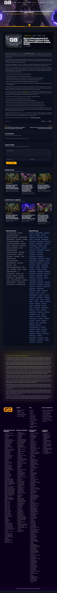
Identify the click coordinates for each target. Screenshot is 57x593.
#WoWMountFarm (32, 333)
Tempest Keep (33, 557)
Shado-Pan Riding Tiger (22, 517)
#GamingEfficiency (33, 273)
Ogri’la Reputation (34, 510)
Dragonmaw (33, 458)
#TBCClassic (38, 316)
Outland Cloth (33, 512)
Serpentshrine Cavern (34, 531)
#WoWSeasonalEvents (33, 337)
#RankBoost (31, 303)
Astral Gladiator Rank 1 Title (10, 440)
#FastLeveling (38, 267)
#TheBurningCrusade (33, 318)
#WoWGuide (32, 331)
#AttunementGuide (40, 237)
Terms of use (32, 415)
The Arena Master (21, 526)
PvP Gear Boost (33, 525)
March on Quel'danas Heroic (10, 482)
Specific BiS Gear (33, 544)
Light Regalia (20, 496)
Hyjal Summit (33, 484)
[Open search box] (47, 2)
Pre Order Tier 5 (33, 515)
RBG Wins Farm (20, 510)
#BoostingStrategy (33, 241)
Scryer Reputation (34, 530)
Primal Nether (33, 518)
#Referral (31, 307)
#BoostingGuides (37, 239)
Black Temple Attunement (35, 448)
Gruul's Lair (32, 475)
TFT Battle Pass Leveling (47, 449)
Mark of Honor (33, 500)
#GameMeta (39, 269)
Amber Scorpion (21, 433)
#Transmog (38, 320)
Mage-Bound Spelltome (9, 481)
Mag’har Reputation (34, 498)
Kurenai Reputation (34, 490)
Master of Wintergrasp (9, 499)
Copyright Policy (33, 423)
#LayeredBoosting (40, 284)
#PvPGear (31, 301)
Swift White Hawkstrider (35, 551)
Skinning (6, 517)
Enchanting (7, 458)
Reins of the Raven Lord (35, 527)
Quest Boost (18, 273)
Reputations (15, 275)
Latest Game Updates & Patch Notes (12, 260)
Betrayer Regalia (21, 443)
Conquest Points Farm (9, 447)
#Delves (45, 245)
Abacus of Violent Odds (35, 433)
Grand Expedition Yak (21, 474)
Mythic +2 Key (7, 502)
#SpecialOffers (46, 312)
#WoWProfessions (46, 333)
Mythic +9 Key (7, 510)
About (19, 2)
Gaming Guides (20, 254)
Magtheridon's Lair (34, 497)
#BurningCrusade (40, 241)
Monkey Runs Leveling (21, 500)
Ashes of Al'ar (33, 442)
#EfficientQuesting (41, 258)
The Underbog (33, 570)
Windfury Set (20, 531)
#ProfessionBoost (47, 297)
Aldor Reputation (34, 435)
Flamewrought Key (34, 472)
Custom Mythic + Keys (9, 450)
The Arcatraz (33, 559)
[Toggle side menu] (52, 2)
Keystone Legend (8, 474)
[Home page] (8, 2)
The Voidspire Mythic (8, 534)
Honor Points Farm (46, 418)
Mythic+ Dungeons (13, 269)
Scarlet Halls (20, 513)
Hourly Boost (33, 483)
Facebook (43, 121)
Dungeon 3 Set (33, 462)
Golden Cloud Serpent (22, 472)
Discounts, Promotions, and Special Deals (13, 243)
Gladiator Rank (20, 471)
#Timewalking (40, 318)
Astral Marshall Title (8, 441)
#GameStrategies (32, 271)
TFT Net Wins (45, 451)
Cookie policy (32, 418)
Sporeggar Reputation (34, 545)
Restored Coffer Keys (9, 516)
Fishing (6, 461)
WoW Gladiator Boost (9, 540)
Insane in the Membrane (9, 469)
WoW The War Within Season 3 (11, 282)
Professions (24, 269)
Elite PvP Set (20, 464)
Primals (32, 519)
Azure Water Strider (21, 442)
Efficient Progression (14, 245)
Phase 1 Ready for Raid (34, 513)
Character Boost (18, 239)
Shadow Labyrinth (34, 539)
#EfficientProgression (33, 258)
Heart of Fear (20, 475)
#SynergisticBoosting (33, 314)
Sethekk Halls (33, 534)
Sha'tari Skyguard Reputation (34, 537)
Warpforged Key (33, 578)
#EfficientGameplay (33, 256)
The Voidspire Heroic (8, 533)
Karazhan (32, 486)
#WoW (37, 322)
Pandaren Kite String (21, 501)
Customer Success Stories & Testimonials (13, 241)
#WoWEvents (38, 329)
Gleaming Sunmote (8, 462)
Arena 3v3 (7, 438)
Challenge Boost (46, 436)
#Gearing (45, 275)
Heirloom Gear (20, 479)
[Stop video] (29, 25)
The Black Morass (34, 560)
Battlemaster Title (8, 443)
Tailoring (6, 521)
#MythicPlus (43, 292)
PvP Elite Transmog (46, 411)
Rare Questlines (9, 275)
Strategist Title (7, 520)
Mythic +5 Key (7, 505)
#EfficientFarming (40, 254)
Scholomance (20, 515)
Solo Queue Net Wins (47, 444)
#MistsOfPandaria (32, 290)
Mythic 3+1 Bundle (8, 511)
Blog (24, 2)
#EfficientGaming (40, 256)
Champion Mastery (46, 437)
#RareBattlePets (37, 303)
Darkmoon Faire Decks (22, 458)
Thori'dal (32, 572)
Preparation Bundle (21, 503)
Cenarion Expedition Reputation (34, 451)
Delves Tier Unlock (8, 456)
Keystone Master (8, 475)
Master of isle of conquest (9, 492)
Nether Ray (33, 507)
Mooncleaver (33, 502)
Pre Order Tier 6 (33, 516)
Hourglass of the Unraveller (35, 482)
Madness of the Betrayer (35, 496)
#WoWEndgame (32, 329)
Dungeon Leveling (21, 460)
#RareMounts (44, 303)
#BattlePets (46, 237)
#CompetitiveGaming (39, 243)
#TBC (39, 314)
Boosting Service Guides (10, 239)
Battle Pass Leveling (46, 435)
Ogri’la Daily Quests (34, 509)
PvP (18, 271)
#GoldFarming (45, 277)
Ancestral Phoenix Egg (22, 434)
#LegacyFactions (32, 286)
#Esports (47, 260)
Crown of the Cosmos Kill (9, 449)
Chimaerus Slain (8, 446)
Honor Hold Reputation (35, 479)
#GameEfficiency (32, 269)
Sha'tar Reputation (34, 535)
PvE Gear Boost (33, 523)
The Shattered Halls (34, 565)
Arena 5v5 (19, 438)
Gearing (22, 256)
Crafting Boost (24, 239)
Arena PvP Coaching (8, 439)
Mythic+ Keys (7, 512)
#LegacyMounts (39, 286)
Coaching (45, 439)
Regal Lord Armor (21, 512)
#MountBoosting (44, 290)
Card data (32, 424)
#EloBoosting (48, 258)
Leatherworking (8, 478)
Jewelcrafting (7, 471)
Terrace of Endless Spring (22, 525)
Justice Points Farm (21, 489)
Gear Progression (17, 256)
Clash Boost (45, 438)
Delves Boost (7, 453)
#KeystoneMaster (47, 282)
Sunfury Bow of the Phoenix (35, 546)
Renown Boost (7, 515)
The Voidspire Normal (9, 535)
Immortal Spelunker (8, 468)
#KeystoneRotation (33, 284)
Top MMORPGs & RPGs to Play (19, 277)
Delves (22, 241)
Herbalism (7, 464)
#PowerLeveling (39, 297)
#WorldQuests (32, 322)
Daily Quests (20, 457)
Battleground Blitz (8, 442)
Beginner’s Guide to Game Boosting (12, 237)
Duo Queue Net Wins (47, 415)
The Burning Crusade (27, 35)
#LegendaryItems (32, 288)
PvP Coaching (20, 506)
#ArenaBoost (43, 235)
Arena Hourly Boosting (22, 439)
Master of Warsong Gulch (9, 498)
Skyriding (6, 518)
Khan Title (7, 477)
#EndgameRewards (41, 260)
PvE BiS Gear (20, 505)
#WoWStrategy (40, 337)
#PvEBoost (37, 299)
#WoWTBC (46, 337)
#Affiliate (31, 235)
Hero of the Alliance (8, 465)
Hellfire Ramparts (34, 477)
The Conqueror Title (8, 524)
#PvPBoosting (47, 299)
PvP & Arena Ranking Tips (11, 273)
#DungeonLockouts (33, 250)
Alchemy (6, 434)
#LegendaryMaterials (40, 288)
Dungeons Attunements (35, 464)
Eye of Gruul (33, 468)
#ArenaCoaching (32, 237)
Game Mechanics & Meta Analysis (12, 250)
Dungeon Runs (23, 243)
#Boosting (31, 239)
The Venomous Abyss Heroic (10, 528)
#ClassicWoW (32, 243)
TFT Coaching (45, 450)
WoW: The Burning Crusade (11, 284)
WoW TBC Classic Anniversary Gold (34, 580)
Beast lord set (33, 447)
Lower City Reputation (34, 495)
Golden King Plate (21, 473)
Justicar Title (7, 472)
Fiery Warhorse (33, 469)
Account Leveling (46, 433)
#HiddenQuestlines (33, 282)
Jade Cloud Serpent (21, 487)
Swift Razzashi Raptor (34, 550)
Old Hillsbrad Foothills (34, 511)
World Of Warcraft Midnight (26, 213)
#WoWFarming (44, 329)
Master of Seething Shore (9, 493)
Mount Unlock (33, 504)
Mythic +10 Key (7, 501)
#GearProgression (32, 277)
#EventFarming (32, 262)
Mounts (8, 269)
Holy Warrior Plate (21, 483)
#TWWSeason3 (44, 320)
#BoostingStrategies (45, 239)
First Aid (25, 91)
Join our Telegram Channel (33, 427)
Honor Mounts (33, 480)
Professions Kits (20, 504)
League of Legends (21, 416)
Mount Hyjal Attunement (47, 419)
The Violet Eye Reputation (35, 571)
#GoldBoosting (39, 277)
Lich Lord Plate (20, 495)
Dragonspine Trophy (34, 459)
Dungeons (8, 245)
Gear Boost (20, 470)
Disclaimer (32, 421)
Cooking (6, 448)
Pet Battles (19, 269)
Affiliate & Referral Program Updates (12, 235)
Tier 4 (32, 574)
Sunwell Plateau (33, 547)
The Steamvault (33, 569)
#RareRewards (43, 305)
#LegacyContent (47, 284)
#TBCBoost (43, 314)
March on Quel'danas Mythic (10, 483)
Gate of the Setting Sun (22, 469)
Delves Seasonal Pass (9, 455)
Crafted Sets (33, 455)
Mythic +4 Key (7, 504)
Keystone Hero (7, 473)
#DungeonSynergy (40, 252)
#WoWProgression (32, 335)
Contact (29, 2)
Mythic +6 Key (7, 507)
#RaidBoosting (48, 301)
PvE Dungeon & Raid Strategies (11, 271)
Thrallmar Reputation (47, 413)
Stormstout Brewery (21, 521)
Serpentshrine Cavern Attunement (34, 533)
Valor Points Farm (21, 530)
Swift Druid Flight (33, 548)
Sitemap (31, 411)
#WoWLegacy (37, 331)
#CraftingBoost (46, 243)
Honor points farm (8, 467)
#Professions (32, 299)
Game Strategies (21, 252)
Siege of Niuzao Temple (22, 518)
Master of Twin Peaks (9, 497)
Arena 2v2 (7, 437)
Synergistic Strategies (10, 277)
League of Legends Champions (11, 262)
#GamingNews (32, 275)
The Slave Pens (33, 567)
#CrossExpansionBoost (33, 245)
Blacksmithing (7, 444)
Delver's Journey (8, 452)
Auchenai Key (33, 444)
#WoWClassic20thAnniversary (34, 327)
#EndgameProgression (33, 260)
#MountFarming (32, 292)
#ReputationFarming (45, 307)
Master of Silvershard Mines (10, 494)
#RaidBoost (42, 301)
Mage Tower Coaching (9, 480)
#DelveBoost (40, 245)
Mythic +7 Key (7, 508)
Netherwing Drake (34, 508)
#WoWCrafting (43, 327)
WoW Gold (7, 541)
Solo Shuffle (7, 519)
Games (14, 2)
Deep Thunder (33, 456)
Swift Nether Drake (34, 549)
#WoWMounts (39, 333)
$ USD (35, 2)
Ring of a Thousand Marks (35, 529)
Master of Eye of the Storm (10, 490)
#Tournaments (32, 320)
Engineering (7, 459)
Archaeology (20, 435)
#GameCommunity (45, 267)
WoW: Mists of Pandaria (21, 282)
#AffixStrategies (37, 235)
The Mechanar (33, 564)
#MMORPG (38, 290)
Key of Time (33, 489)
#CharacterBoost (47, 241)
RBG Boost (20, 509)
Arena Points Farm (34, 441)
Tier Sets (44, 421)
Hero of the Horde (8, 466)
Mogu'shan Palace (21, 498)
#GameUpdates (46, 271)
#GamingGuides (40, 273)
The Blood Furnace (34, 562)
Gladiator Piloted (33, 473)
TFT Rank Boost (46, 453)
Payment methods (33, 419)
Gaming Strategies (10, 256)
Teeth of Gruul (33, 556)
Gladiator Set (33, 474)
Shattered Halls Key (34, 540)
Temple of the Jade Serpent (23, 524)
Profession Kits (33, 520)
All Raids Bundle (33, 436)
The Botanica (33, 563)
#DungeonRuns (47, 250)
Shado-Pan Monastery (22, 516)
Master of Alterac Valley (9, 486)
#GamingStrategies (39, 275)
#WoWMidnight (43, 331)
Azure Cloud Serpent (21, 441)
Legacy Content (20, 262)
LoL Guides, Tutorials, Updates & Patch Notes (13, 267)
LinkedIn (50, 121)
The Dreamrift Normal (9, 527)
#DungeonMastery (40, 250)
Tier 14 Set (19, 529)
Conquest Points (21, 453)
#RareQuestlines (37, 305)
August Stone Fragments (22, 440)
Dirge (31, 457)
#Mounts (37, 292)
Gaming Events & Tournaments (11, 254)
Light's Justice (33, 493)
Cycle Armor (20, 456)
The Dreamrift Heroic (9, 525)
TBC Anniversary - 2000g (35, 555)
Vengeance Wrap (34, 576)
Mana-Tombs (33, 499)
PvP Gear (19, 507)
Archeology (7, 436)
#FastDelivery (32, 267)
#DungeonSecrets (32, 252)
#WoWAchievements (42, 322)
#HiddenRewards (40, 282)
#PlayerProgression (33, 297)
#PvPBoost (42, 299)
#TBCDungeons (43, 316)
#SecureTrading (40, 312)
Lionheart (32, 494)
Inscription (7, 470)
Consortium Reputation (35, 453)
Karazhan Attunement (34, 487)
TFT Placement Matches (47, 452)
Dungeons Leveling (8, 457)
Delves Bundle (7, 454)
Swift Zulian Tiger (33, 553)
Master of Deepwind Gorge (48, 410)
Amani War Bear (33, 437)
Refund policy (32, 416)
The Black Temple (34, 561)
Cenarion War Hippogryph (35, 452)
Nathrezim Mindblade (34, 505)
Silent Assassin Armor (21, 519)
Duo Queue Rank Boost (47, 443)
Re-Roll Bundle (20, 511)
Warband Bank (7, 539)
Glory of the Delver (8, 463)
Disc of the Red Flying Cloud (22, 459)
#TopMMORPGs (46, 318)
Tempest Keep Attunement (35, 558)
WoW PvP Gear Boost (9, 542)
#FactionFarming (46, 262)
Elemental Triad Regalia (47, 416)
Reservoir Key (33, 528)
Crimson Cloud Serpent (22, 455)
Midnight (23, 267)
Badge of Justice (33, 446)
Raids (22, 273)
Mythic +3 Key (7, 503)
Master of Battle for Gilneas (10, 488)
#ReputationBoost (37, 307)
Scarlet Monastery (21, 514)
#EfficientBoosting (32, 254)
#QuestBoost (36, 301)
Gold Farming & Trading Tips (11, 258)
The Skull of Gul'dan (34, 566)
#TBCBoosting (32, 316)
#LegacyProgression (46, 286)
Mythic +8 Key (7, 509)
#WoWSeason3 (39, 335)
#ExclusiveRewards (39, 262)
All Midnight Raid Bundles (9, 435)
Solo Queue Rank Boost (47, 448)
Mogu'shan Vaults (21, 499)
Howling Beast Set (21, 485)
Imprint (31, 410)
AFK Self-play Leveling (9, 433)
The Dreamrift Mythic (9, 526)
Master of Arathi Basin (9, 487)
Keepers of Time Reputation (35, 488)
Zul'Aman (32, 581)
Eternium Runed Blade (34, 467)
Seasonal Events (21, 275)
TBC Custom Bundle (8, 523)
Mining (6, 500)
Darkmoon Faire (8, 451)
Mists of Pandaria (20, 412)
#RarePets (31, 305)
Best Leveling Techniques (23, 237)
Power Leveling (7, 513)
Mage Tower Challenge (9, 479)
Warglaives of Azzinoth (35, 577)
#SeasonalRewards (33, 312)
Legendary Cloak (21, 491)
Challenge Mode (21, 445)
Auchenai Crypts (33, 443)
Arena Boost (45, 434)
